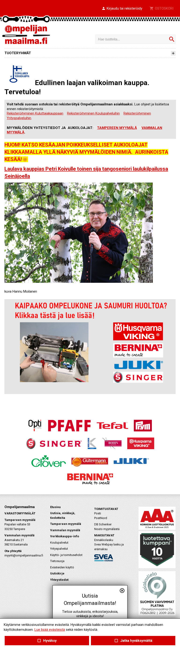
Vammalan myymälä (65, 530)
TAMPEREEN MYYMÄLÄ (117, 128)
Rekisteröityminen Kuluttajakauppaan (35, 113)
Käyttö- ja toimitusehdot (66, 555)
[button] (122, 8)
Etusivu (55, 507)
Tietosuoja (57, 561)
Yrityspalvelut (59, 548)
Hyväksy (47, 640)
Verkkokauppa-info (64, 536)
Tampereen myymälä (65, 524)
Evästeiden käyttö (62, 567)
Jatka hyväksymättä (133, 640)
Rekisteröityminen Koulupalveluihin (93, 113)
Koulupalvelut (59, 542)
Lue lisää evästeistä (49, 629)
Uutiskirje (57, 573)
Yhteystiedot (59, 579)
